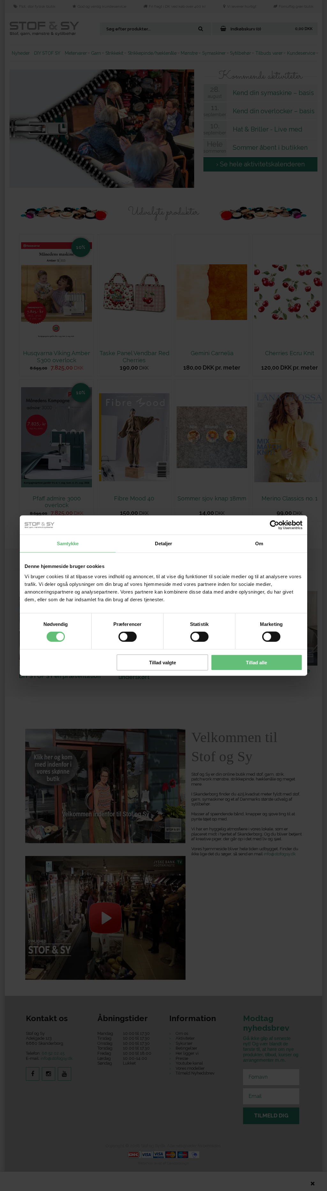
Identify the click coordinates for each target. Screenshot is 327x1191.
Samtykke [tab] (68, 543)
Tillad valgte (162, 662)
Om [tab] (259, 543)
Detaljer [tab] (163, 543)
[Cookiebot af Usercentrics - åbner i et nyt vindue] (274, 525)
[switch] (127, 637)
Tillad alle (256, 662)
